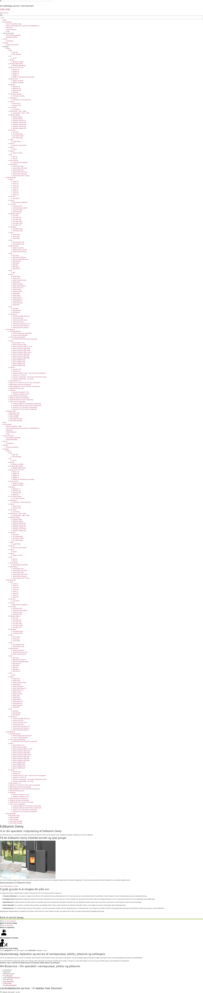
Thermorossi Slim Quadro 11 (21, 325)
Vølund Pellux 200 (18, 170)
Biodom (12, 60)
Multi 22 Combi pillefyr (19, 145)
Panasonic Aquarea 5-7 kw (21, 392)
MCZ (11, 253)
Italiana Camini (14, 246)
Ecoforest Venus (18, 210)
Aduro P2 (15, 191)
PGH (11, 155)
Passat (11, 147)
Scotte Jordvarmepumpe (20, 335)
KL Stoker (12, 130)
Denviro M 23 (17, 105)
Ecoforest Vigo (17, 212)
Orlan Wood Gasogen (16, 420)
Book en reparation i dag (13, 24)
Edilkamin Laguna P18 (19, 124)
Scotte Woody (14, 160)
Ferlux (11, 232)
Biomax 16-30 (14, 79)
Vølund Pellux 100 (18, 166)
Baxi (11, 50)
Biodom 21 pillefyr (18, 62)
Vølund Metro (14, 164)
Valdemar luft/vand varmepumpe (19, 398)
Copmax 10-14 (17, 369)
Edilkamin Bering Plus (19, 120)
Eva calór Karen (17, 221)
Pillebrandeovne (11, 177)
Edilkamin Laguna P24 (19, 126)
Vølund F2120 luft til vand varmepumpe (21, 399)
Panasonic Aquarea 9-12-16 (21, 394)
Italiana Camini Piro (18, 248)
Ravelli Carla (16, 278)
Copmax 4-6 (16, 371)
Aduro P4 (15, 193)
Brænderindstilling (11, 37)
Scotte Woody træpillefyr (20, 162)
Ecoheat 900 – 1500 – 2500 (18, 111)
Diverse (12, 200)
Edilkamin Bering (18, 119)
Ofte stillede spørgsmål (13, 35)
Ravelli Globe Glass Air (19, 286)
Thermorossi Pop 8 (18, 322)
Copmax (12, 367)
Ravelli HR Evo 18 (18, 287)
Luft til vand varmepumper (17, 337)
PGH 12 (15, 156)
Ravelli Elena (16, 282)
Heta (11, 240)
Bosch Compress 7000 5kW (21, 354)
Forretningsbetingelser (10, 985)
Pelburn (12, 151)
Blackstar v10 (17, 88)
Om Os (5, 39)
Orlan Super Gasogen (16, 418)
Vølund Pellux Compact (20, 174)
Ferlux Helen (16, 234)
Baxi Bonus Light (15, 413)
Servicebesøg (7, 22)
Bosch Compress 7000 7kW (21, 356)
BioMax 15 (16, 73)
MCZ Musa (16, 267)
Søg (1, 15)
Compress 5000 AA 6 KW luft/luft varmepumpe (27, 405)
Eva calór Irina (17, 219)
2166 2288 (5, 9)
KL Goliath (16, 132)
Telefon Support (11, 29)
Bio (10, 56)
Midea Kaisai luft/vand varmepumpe (20, 384)
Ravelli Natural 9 (18, 303)
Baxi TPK (15, 52)
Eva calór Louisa (18, 223)
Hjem (4, 20)
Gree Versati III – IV (15, 380)
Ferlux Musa (16, 238)
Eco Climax (13, 107)
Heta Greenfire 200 (18, 244)
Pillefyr (8, 48)
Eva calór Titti (17, 225)
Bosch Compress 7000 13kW (21, 348)
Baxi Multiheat (17, 54)
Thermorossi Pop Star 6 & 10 (21, 324)
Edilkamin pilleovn (15, 213)
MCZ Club (16, 255)
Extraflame (13, 227)
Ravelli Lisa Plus (17, 291)
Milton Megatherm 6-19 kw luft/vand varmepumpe (25, 386)
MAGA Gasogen (14, 415)
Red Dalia (15, 308)
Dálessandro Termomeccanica (22, 100)
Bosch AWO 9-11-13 (18, 342)
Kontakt (5, 43)
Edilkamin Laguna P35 (19, 128)
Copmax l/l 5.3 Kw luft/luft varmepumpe (25, 409)
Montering (9, 27)
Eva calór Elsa (17, 217)
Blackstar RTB (17, 90)
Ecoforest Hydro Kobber (20, 208)
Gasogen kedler (11, 411)
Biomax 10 (16, 69)
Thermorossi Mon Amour (20, 320)
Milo (11, 270)
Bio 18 (14, 58)
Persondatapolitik (8, 981)
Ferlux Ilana (16, 236)
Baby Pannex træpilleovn (20, 202)
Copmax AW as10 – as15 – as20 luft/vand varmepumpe (29, 373)
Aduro (11, 179)
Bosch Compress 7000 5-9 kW (22, 352)
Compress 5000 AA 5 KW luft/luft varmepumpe (27, 403)
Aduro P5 (15, 194)
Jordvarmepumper (15, 331)
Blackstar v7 (16, 86)
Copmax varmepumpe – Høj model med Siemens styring (30, 377)
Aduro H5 (15, 187)
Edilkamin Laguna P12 (19, 122)
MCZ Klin (15, 265)
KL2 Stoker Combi (18, 136)
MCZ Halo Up (17, 261)
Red (11, 306)
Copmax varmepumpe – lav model (23, 379)
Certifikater (9, 41)
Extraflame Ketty (18, 231)
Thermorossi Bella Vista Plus (21, 316)
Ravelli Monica (17, 297)
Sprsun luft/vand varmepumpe (19, 396)
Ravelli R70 (16, 305)
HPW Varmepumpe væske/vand (22, 333)
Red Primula (16, 312)
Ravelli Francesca (18, 284)
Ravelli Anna (16, 276)
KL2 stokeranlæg (18, 137)
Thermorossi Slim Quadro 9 (21, 327)
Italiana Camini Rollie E (19, 251)
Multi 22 (12, 143)
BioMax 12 (16, 71)
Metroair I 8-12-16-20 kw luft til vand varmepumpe (25, 382)
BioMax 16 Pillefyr (18, 81)
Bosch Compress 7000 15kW (21, 350)
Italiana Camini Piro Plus (20, 249)
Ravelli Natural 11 (18, 299)
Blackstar (12, 84)
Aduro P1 (15, 189)
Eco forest (13, 204)
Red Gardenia (17, 310)
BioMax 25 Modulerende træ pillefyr (23, 77)
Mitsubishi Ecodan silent (17, 388)
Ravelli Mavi (16, 293)
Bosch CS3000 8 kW (19, 365)
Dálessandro (13, 98)
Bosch (11, 341)
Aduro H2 (15, 183)
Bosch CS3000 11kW (19, 360)
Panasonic (13, 390)
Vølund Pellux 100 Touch (20, 168)
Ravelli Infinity (17, 289)
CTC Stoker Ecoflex (15, 94)
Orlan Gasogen (14, 417)
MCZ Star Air (16, 268)
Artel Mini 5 (16, 198)
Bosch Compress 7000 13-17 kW (22, 346)
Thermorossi (13, 314)
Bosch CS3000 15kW (19, 361)
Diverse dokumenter (12, 44)
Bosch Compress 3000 (19, 344)
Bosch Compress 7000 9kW (21, 358)
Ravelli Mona (16, 295)
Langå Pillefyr (17, 141)
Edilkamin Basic (17, 117)
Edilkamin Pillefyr (15, 115)
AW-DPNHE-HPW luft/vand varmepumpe (25, 339)
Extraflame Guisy (18, 229)
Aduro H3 (15, 185)
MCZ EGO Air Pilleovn (19, 257)
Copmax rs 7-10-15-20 (19, 375)
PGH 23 (15, 158)
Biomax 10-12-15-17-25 (16, 67)
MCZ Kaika (16, 263)
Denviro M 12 (17, 103)
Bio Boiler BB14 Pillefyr (16, 63)
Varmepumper (10, 329)
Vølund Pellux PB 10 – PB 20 (21, 175)
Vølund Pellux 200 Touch (20, 172)
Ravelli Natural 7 (17, 301)
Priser (8, 31)
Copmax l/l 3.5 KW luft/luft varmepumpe (25, 407)
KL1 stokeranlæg (18, 134)
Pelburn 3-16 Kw (17, 153)
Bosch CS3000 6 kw (19, 363)
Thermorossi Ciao (18, 318)
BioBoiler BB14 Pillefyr (19, 65)
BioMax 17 (16, 75)
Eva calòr (15, 215)
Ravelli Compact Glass (19, 280)
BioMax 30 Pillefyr (18, 82)
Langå (11, 139)
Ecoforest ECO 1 (18, 206)
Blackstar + (16, 92)
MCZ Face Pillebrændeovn (21, 259)
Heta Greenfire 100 (18, 242)
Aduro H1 (15, 181)
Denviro (12, 101)
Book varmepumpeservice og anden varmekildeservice (22, 25)
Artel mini (12, 196)
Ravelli (11, 274)
